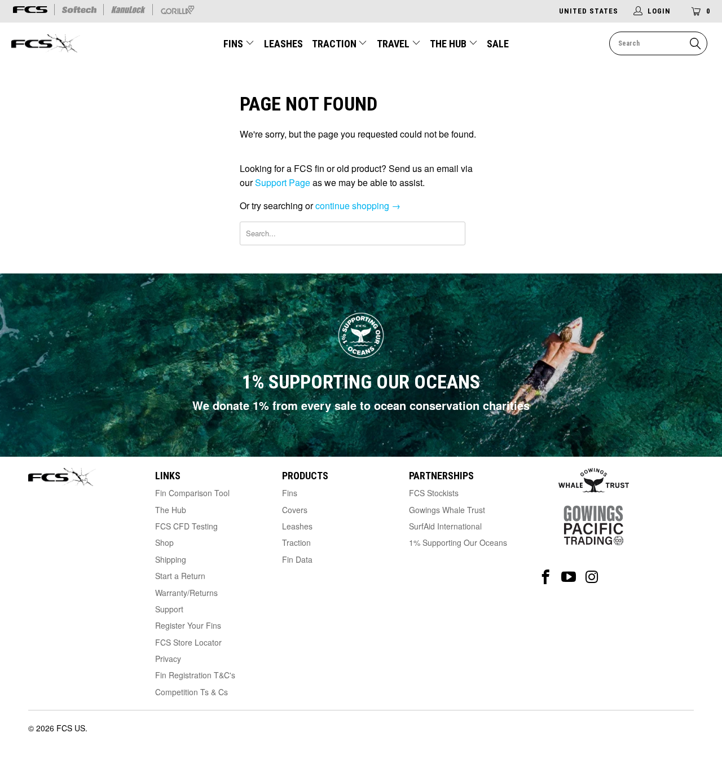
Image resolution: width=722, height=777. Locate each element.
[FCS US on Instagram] (592, 577)
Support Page (282, 182)
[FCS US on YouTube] (569, 577)
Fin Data (297, 559)
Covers (294, 509)
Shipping (170, 559)
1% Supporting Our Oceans (458, 542)
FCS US (70, 728)
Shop (164, 542)
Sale (498, 44)
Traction (335, 44)
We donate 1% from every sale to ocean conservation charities (361, 405)
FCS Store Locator (188, 642)
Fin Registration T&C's (195, 675)
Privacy (168, 658)
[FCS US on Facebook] (546, 577)
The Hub (449, 44)
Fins (233, 44)
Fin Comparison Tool (192, 492)
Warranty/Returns (186, 592)
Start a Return (180, 575)
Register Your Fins (188, 625)
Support (169, 609)
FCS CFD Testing (186, 526)
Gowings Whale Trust (447, 509)
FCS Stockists (434, 492)
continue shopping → (357, 205)
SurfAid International (445, 526)
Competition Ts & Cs (191, 691)
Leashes (283, 44)
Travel (393, 44)
